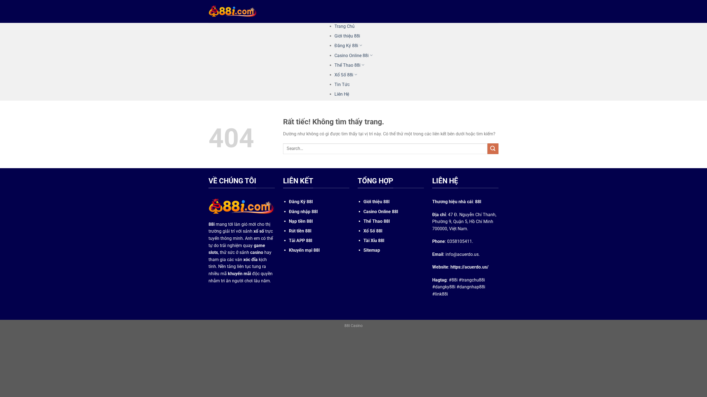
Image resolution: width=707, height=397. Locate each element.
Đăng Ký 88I (301, 201)
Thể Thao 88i (347, 65)
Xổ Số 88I (372, 231)
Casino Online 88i (351, 55)
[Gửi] (492, 148)
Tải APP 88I (300, 240)
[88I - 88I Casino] (233, 11)
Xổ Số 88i (343, 74)
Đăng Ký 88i (346, 45)
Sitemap (371, 250)
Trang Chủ (344, 26)
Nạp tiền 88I (301, 221)
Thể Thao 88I (376, 221)
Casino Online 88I (380, 211)
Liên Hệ (341, 94)
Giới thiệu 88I (376, 201)
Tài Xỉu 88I (373, 240)
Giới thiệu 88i (347, 36)
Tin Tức (342, 84)
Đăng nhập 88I (303, 211)
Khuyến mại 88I (304, 250)
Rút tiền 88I (300, 231)
